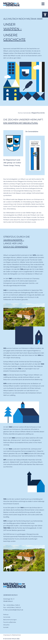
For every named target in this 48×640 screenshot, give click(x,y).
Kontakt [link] (5, 627)
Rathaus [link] (5, 614)
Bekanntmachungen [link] (10, 619)
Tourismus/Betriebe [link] (9, 622)
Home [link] (20, 113)
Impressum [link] (7, 635)
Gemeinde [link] (26, 113)
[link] (45, 14)
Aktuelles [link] (6, 625)
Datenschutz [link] (16, 635)
